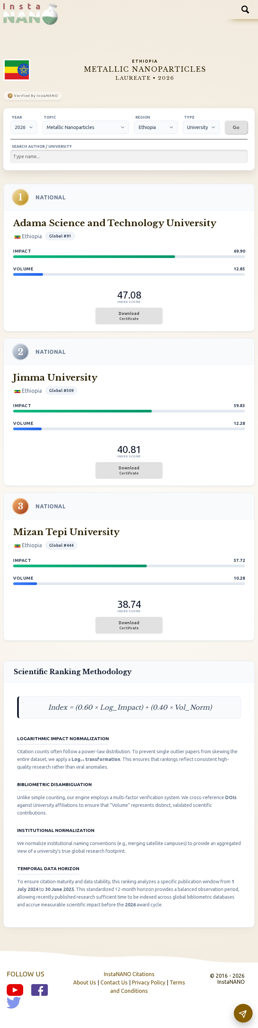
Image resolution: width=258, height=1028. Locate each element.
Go (236, 127)
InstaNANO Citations (129, 974)
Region (142, 117)
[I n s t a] (27, 20)
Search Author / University (42, 146)
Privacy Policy (148, 982)
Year (17, 117)
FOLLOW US (25, 974)
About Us (84, 982)
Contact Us (114, 982)
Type (189, 117)
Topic (50, 117)
